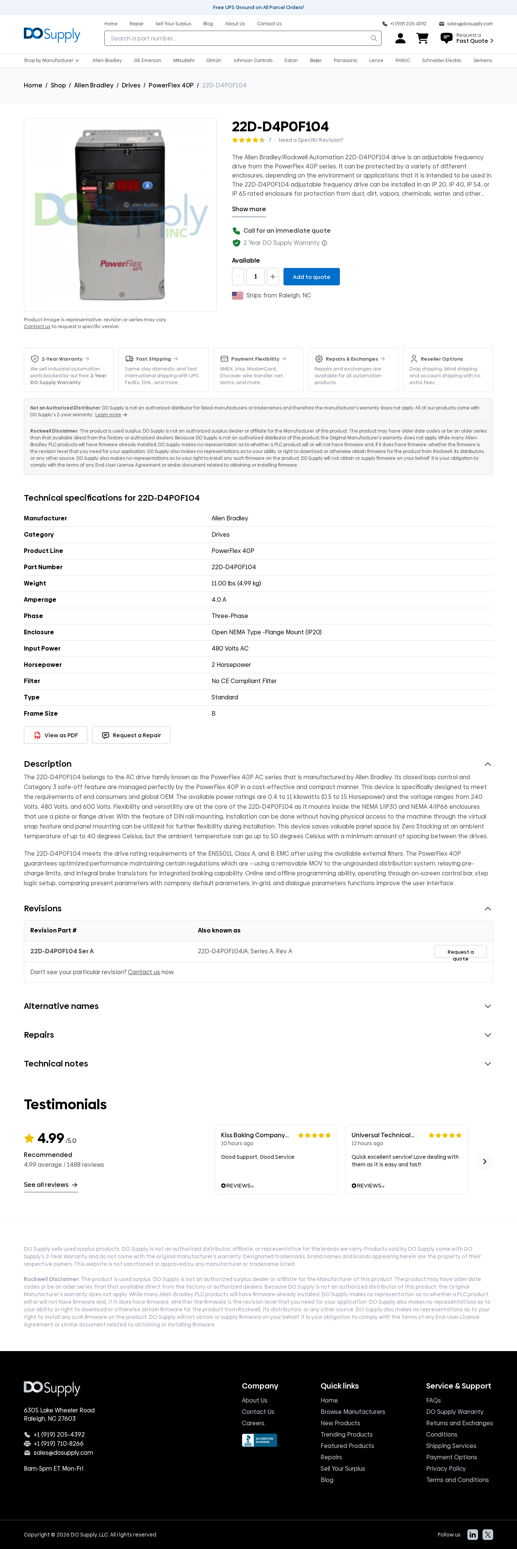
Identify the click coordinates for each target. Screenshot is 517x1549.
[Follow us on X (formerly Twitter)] (488, 1534)
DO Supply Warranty (455, 1411)
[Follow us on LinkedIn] (472, 1534)
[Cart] (423, 38)
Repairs (331, 1457)
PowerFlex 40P (171, 85)
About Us (255, 1400)
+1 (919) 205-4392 (59, 1435)
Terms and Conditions (457, 1480)
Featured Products (347, 1446)
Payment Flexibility (255, 358)
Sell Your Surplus (343, 1468)
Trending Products (347, 1434)
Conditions (442, 1434)
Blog (327, 1480)
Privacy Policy (446, 1468)
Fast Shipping (153, 358)
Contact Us (258, 1411)
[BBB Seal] (261, 1440)
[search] (374, 38)
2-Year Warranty (62, 358)
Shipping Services (451, 1446)
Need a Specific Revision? (311, 140)
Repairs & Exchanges (352, 358)
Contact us (37, 326)
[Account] (400, 38)
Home (33, 85)
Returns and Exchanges (459, 1423)
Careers (253, 1423)
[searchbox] (243, 38)
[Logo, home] (52, 34)
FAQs (433, 1400)
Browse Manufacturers (353, 1411)
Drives (131, 85)
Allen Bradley (94, 85)
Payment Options (451, 1457)
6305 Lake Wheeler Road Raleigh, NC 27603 (59, 1414)
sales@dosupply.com (63, 1453)
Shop (58, 85)
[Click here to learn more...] (324, 243)
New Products (340, 1423)
